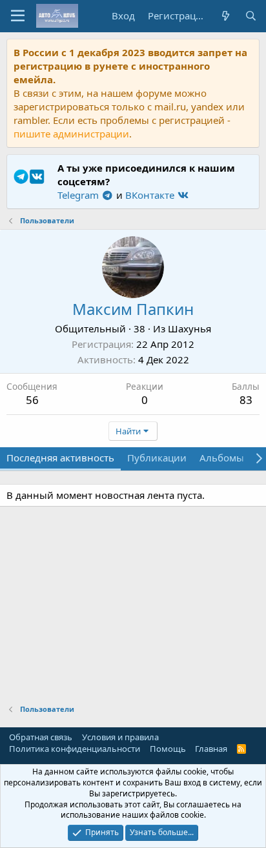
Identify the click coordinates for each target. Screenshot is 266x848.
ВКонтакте (151, 194)
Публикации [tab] (157, 457)
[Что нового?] (225, 16)
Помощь (168, 748)
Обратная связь (40, 737)
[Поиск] (250, 16)
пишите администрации (71, 133)
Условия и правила (120, 737)
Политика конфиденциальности (74, 748)
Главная (211, 748)
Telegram (79, 194)
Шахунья (189, 328)
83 (246, 399)
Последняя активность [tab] (60, 457)
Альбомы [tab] (222, 457)
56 (32, 399)
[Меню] (18, 16)
